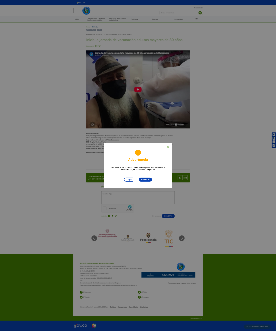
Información (145, 179)
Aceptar (129, 179)
